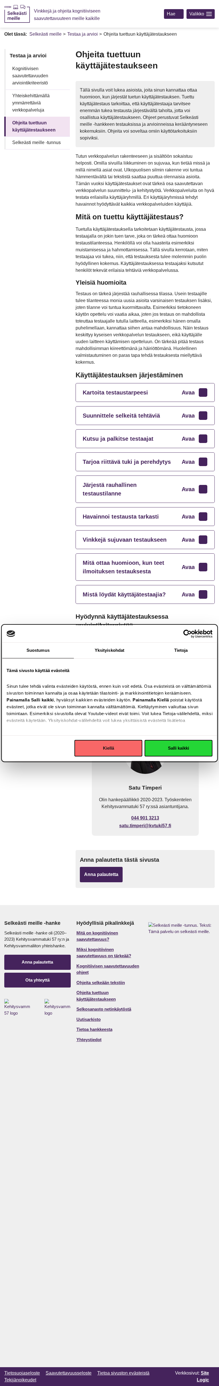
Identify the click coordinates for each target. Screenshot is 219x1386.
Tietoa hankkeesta (94, 1029)
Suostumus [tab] (38, 650)
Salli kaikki (178, 748)
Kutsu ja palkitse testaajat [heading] (139, 439)
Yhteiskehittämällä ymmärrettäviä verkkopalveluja (31, 102)
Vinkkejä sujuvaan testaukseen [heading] (139, 540)
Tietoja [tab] (181, 650)
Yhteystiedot (89, 1039)
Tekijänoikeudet (20, 1379)
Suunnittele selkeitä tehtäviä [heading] (139, 415)
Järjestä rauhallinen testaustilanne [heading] (139, 489)
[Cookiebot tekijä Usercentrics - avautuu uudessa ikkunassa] (187, 634)
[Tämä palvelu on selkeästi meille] (180, 1136)
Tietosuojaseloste (22, 1373)
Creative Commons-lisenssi (56, 1379)
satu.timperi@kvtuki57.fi (145, 825)
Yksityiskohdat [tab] (109, 650)
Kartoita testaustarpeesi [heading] (139, 392)
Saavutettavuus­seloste (69, 1373)
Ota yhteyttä (37, 980)
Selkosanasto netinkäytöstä (103, 1009)
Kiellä (108, 748)
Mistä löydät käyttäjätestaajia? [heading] (139, 594)
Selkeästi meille (45, 34)
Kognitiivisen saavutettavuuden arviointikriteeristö (30, 75)
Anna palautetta (37, 962)
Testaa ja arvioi (82, 34)
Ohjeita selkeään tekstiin (100, 982)
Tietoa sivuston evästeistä (123, 1373)
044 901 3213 (145, 818)
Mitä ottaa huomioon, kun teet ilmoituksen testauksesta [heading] (139, 567)
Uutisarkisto (88, 1019)
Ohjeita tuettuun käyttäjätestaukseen (34, 126)
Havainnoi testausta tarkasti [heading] (139, 516)
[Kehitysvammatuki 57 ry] (17, 1007)
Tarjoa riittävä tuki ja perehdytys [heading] (139, 462)
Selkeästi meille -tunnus (36, 142)
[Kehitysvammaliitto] (57, 1007)
